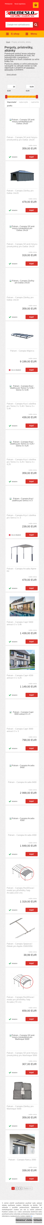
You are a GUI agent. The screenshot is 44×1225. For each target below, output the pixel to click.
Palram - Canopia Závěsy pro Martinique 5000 (20, 1107)
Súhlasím (37, 1220)
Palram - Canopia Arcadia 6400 (22, 782)
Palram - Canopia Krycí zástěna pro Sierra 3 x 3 (21, 516)
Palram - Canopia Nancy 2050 (22, 1160)
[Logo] (22, 14)
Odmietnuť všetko (24, 1220)
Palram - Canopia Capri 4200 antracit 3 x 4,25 (20, 676)
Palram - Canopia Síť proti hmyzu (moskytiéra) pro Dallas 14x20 (22, 138)
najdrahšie (35, 102)
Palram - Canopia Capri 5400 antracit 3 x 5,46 (20, 623)
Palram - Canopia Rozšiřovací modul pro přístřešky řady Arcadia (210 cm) (20, 890)
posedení (30, 68)
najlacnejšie (23, 102)
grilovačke (9, 70)
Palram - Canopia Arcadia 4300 (22, 835)
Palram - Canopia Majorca (22, 351)
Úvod (8, 42)
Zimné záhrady (11, 74)
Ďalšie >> (27, 1188)
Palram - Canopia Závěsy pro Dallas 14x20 (20, 192)
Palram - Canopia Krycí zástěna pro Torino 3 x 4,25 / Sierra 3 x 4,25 (21, 462)
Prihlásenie (8, 4)
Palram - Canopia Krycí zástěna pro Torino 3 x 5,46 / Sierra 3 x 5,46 (21, 406)
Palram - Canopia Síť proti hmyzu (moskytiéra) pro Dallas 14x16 (22, 245)
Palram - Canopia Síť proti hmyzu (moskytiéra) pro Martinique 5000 (22, 1054)
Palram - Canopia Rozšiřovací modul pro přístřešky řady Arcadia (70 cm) (20, 999)
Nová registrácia (20, 4)
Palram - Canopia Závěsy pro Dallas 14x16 (20, 298)
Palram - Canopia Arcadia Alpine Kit (21, 570)
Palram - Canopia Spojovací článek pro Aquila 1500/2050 (19, 945)
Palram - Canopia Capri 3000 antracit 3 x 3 (20, 730)
